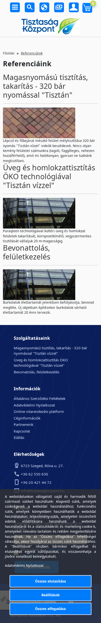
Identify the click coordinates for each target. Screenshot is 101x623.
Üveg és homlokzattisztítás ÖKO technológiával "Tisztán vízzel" (49, 176)
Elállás (19, 437)
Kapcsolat (22, 431)
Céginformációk (27, 418)
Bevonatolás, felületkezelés (36, 371)
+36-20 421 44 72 (36, 482)
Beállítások (50, 595)
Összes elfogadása (50, 608)
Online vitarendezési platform (39, 411)
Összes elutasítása (50, 581)
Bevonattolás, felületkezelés (26, 252)
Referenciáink (32, 53)
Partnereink (23, 424)
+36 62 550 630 (34, 474)
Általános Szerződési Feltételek (39, 398)
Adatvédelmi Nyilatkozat (34, 405)
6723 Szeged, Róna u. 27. (42, 465)
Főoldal (8, 53)
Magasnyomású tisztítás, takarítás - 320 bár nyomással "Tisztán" (45, 86)
